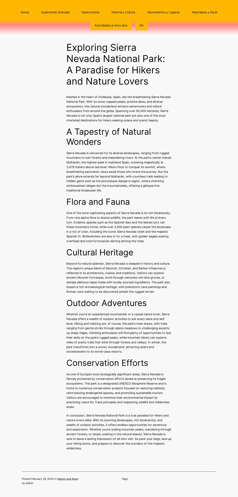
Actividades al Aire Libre (111, 25)
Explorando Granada (55, 12)
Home (25, 12)
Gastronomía (90, 12)
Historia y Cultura (123, 12)
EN (141, 25)
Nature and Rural (67, 478)
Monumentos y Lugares (163, 12)
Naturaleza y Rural (204, 12)
